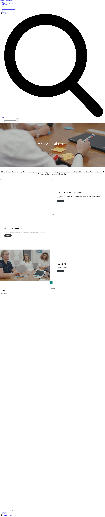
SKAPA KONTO (5, 12)
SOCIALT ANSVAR (6, 5)
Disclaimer (4, 512)
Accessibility (4, 515)
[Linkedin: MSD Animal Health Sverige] (52, 508)
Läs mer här (60, 200)
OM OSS (4, 2)
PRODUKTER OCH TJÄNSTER (9, 3)
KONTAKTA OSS (6, 7)
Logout (3, 11)
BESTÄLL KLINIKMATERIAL (8, 9)
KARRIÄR (4, 4)
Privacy (3, 513)
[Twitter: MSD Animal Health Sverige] (52, 402)
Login (3, 10)
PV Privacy (4, 514)
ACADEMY (4, 13)
